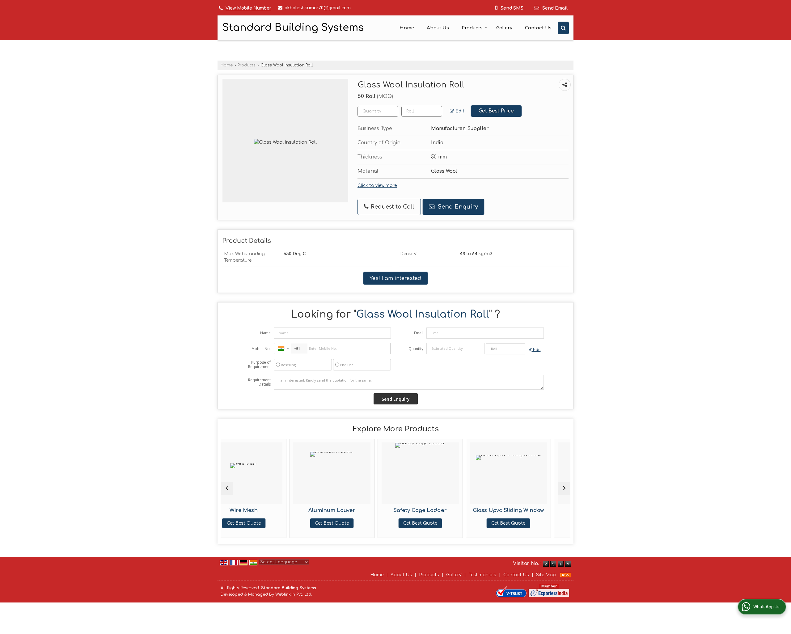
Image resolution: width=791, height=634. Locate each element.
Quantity (415, 348)
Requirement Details (259, 382)
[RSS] (565, 575)
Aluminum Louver (275, 510)
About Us (438, 28)
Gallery (504, 28)
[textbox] (421, 111)
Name (265, 333)
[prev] (227, 488)
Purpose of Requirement (259, 364)
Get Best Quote (275, 523)
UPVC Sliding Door (540, 510)
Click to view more (377, 185)
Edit (459, 111)
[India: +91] (282, 348)
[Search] (563, 28)
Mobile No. (261, 348)
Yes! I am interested (395, 278)
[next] (564, 488)
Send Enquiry (457, 207)
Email (418, 333)
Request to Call (391, 207)
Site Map (546, 575)
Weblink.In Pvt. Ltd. (293, 594)
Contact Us (538, 28)
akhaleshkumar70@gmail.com (318, 8)
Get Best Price (496, 111)
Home (407, 28)
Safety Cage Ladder (363, 510)
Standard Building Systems (293, 28)
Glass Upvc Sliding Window (451, 510)
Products (472, 28)
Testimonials (482, 575)
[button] (248, 8)
